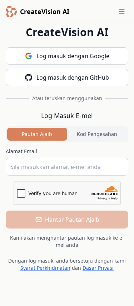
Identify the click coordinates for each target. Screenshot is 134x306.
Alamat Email (21, 151)
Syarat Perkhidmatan (45, 267)
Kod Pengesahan (97, 134)
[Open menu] (121, 11)
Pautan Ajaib (37, 134)
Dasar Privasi (98, 267)
